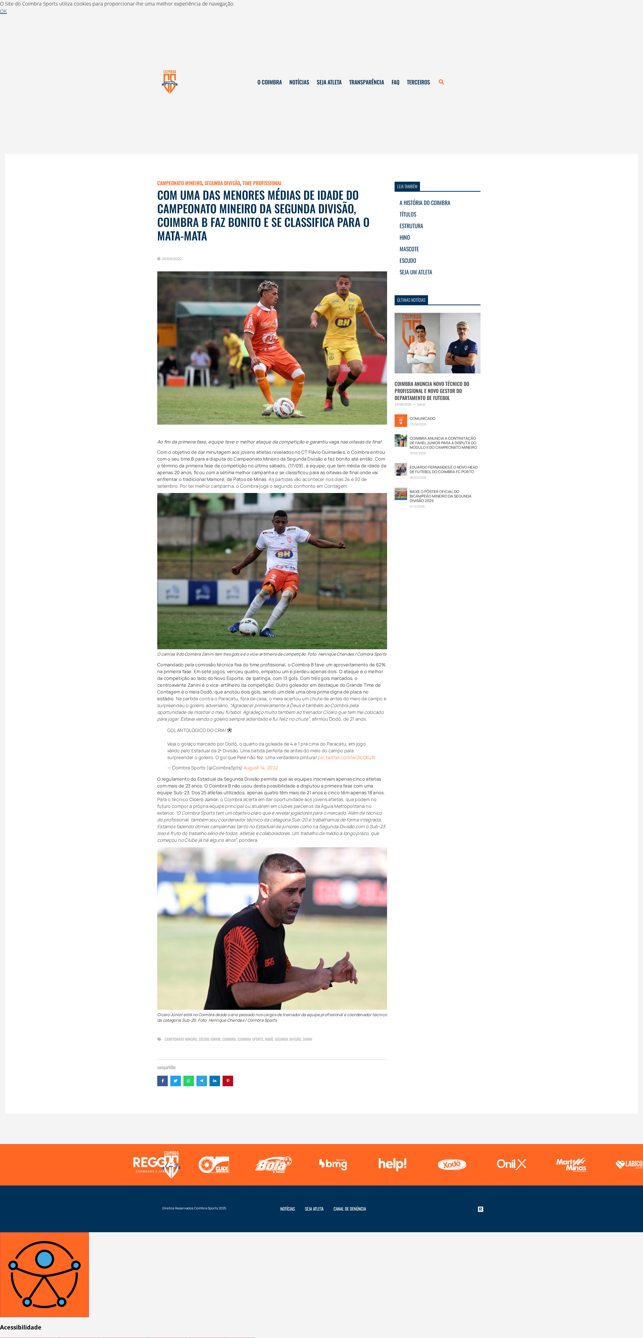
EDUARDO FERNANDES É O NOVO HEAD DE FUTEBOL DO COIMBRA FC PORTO (444, 469)
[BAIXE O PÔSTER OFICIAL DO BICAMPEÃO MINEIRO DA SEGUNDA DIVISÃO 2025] (401, 493)
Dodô (269, 1039)
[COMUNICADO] (401, 420)
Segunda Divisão (222, 183)
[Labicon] (570, 1164)
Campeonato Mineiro (179, 183)
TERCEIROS (418, 82)
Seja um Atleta (416, 272)
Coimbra (229, 1039)
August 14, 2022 (261, 768)
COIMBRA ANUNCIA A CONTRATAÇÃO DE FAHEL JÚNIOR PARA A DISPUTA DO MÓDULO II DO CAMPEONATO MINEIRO (443, 443)
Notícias (287, 1209)
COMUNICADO (422, 418)
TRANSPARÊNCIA (366, 82)
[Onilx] (450, 1164)
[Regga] (93, 1164)
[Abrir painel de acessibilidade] (44, 1274)
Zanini (307, 1039)
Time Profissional (262, 183)
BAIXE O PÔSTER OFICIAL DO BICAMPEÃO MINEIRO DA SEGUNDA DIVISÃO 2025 (440, 496)
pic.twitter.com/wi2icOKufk (347, 757)
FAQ (395, 82)
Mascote (409, 249)
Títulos (408, 214)
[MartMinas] (510, 1164)
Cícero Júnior (210, 1039)
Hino (405, 237)
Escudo (408, 260)
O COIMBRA (269, 82)
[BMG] (272, 1164)
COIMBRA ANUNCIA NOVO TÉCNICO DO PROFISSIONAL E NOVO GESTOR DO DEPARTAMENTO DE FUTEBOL (432, 391)
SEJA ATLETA (329, 82)
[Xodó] (391, 1164)
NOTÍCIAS (299, 82)
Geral (421, 404)
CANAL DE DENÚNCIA (350, 1209)
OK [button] (3, 11)
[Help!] (331, 1164)
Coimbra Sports (250, 1039)
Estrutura (411, 226)
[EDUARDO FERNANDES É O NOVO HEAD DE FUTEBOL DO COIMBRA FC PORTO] (401, 469)
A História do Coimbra (425, 203)
